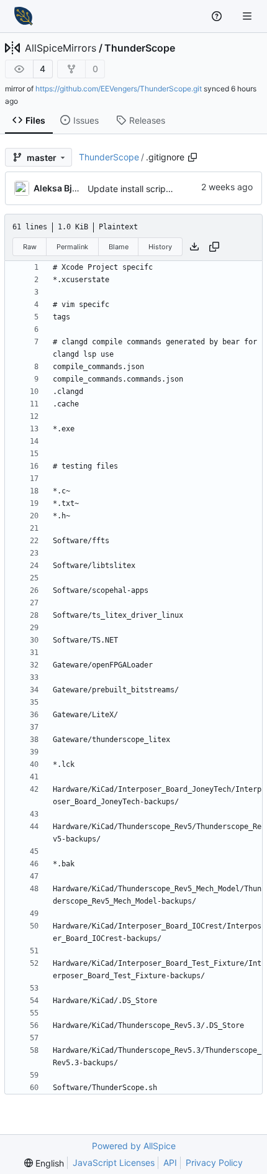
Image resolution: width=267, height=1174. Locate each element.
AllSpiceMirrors (60, 48)
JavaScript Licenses (114, 1162)
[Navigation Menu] (248, 16)
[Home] (23, 16)
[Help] (218, 16)
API (170, 1162)
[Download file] (194, 247)
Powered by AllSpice (134, 1145)
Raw (30, 246)
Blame (119, 246)
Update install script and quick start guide (173, 188)
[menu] (44, 1163)
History (160, 246)
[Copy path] (192, 157)
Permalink (72, 246)
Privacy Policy (214, 1162)
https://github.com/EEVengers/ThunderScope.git (118, 88)
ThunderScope (139, 48)
